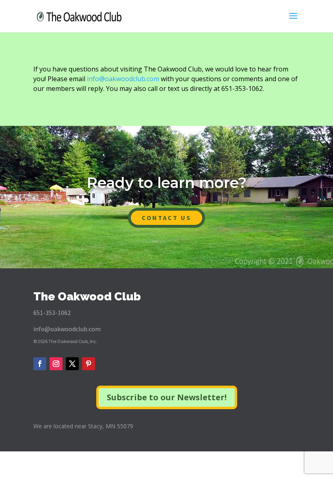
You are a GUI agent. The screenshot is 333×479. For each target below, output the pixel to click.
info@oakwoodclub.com (123, 78)
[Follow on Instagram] (56, 363)
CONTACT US (166, 218)
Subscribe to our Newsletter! (167, 397)
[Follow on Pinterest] (88, 363)
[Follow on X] (72, 363)
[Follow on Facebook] (39, 363)
